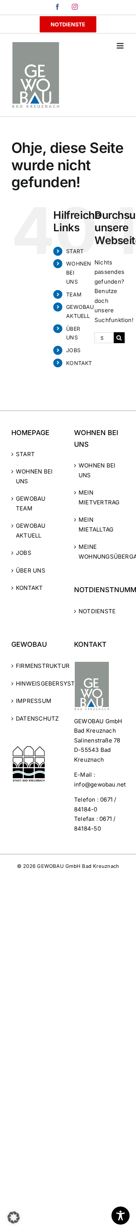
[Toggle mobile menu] (121, 46)
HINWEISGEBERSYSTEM (37, 683)
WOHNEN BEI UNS (34, 476)
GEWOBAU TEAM (31, 503)
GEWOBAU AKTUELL (31, 530)
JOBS (73, 350)
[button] (13, 1217)
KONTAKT (79, 363)
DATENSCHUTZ (37, 718)
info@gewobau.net (100, 784)
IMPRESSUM (33, 700)
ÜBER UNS (30, 570)
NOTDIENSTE (97, 611)
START (74, 251)
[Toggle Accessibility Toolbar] (120, 1215)
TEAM (74, 294)
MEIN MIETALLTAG (96, 524)
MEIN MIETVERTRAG (99, 497)
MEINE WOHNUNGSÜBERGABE (100, 551)
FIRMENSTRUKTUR (37, 665)
